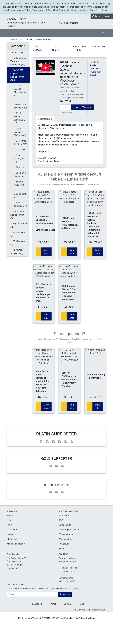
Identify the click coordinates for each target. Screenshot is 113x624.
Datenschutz (65, 524)
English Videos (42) (18, 225)
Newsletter (64, 543)
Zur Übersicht (37, 48)
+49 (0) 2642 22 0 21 (69, 561)
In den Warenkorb (83, 107)
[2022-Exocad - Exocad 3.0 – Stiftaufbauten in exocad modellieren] (69, 271)
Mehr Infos (46, 251)
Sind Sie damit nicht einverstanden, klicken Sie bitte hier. (81, 10)
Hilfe (9, 520)
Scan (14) (20, 167)
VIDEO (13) (17, 52)
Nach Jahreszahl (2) (21, 204)
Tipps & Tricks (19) (19, 183)
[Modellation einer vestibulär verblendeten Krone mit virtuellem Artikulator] (43, 356)
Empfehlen (95, 61)
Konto (10, 534)
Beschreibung (45, 118)
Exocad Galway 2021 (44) (20, 158)
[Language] (93, 23)
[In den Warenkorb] (38, 251)
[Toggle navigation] (103, 33)
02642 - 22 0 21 (69, 567)
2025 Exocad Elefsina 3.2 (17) (19, 118)
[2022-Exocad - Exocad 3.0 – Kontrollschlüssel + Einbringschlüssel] (43, 196)
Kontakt (10, 515)
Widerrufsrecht (66, 534)
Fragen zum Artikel (95, 73)
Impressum (64, 515)
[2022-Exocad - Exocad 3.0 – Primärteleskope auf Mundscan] (69, 196)
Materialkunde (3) (21, 195)
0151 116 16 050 (67, 581)
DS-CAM (20, 149)
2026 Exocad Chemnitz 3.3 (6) (20, 90)
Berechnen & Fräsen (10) (20, 142)
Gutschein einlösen (101, 16)
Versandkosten (99, 609)
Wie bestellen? (66, 538)
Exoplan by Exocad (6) (20, 174)
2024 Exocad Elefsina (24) (20, 132)
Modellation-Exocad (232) (20, 106)
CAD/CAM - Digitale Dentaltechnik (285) (17, 75)
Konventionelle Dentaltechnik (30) (18, 215)
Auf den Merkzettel (95, 67)
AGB (61, 520)
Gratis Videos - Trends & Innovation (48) (18, 61)
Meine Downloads (16, 543)
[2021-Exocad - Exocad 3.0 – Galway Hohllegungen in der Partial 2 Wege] (43, 271)
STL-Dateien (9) (17, 243)
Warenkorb (12, 529)
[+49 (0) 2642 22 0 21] (86, 23)
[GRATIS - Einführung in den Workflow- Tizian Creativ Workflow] (69, 354)
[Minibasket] (103, 22)
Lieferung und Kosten (69, 529)
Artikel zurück (56, 48)
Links (9, 524)
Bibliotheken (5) (17, 234)
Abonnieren (65, 594)
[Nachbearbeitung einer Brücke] (95, 351)
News (61, 548)
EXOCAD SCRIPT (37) (16, 251)
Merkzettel (12, 538)
